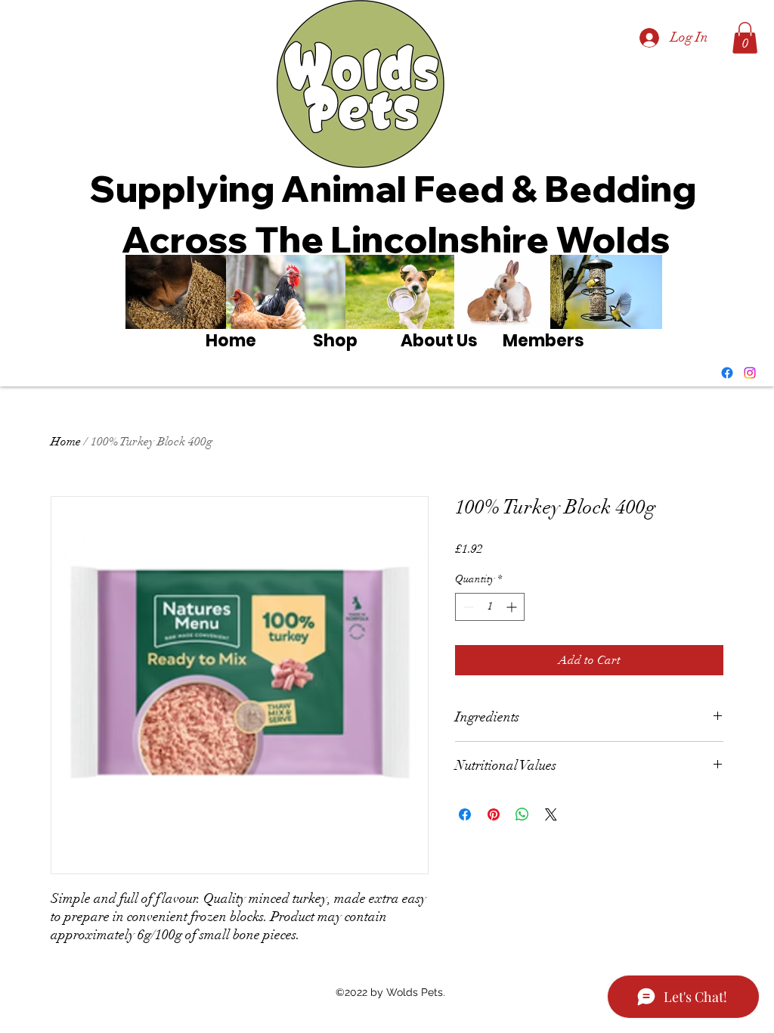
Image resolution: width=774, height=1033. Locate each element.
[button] (745, 38)
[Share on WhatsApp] (522, 814)
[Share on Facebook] (465, 814)
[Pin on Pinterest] (494, 814)
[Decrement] (466, 607)
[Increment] (512, 607)
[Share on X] (551, 814)
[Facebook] (727, 372)
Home (66, 441)
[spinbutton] (489, 607)
